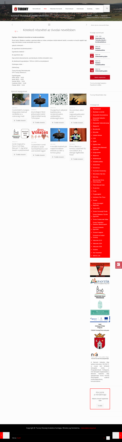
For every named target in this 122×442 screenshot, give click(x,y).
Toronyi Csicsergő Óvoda (100, 211)
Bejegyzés (104, 15)
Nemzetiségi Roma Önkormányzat (98, 181)
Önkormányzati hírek (99, 185)
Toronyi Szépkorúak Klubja (100, 219)
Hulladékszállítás (98, 161)
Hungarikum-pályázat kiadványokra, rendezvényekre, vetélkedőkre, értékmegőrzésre (58, 114)
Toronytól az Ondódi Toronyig (98, 236)
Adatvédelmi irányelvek (88, 428)
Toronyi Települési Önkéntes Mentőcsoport (100, 223)
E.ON (94, 138)
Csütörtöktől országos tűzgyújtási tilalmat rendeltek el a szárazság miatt (20, 113)
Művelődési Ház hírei (99, 174)
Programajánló (97, 194)
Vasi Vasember (97, 252)
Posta (94, 191)
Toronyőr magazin (98, 232)
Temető (95, 200)
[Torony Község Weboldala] (21, 8)
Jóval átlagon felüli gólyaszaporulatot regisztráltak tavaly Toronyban (38, 115)
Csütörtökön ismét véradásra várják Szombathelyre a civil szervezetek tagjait (39, 147)
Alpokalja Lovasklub (98, 112)
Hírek (96, 15)
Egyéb (94, 141)
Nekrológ (95, 177)
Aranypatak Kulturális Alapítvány (99, 119)
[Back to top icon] (108, 438)
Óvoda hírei (96, 188)
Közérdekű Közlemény (99, 171)
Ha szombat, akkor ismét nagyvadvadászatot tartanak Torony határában (76, 114)
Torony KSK (96, 208)
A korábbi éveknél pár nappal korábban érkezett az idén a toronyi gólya (58, 149)
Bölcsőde (95, 132)
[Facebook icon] (104, 438)
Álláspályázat (97, 109)
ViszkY (19, 438)
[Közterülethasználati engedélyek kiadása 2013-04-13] (5, 435)
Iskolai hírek (96, 165)
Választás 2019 (97, 240)
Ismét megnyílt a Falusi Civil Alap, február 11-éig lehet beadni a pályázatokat (20, 147)
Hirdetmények (97, 158)
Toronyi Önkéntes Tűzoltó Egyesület (100, 215)
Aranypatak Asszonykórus (100, 115)
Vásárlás (95, 249)
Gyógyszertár (97, 152)
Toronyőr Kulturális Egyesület (98, 228)
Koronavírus (96, 168)
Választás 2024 (97, 243)
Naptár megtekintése (100, 77)
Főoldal (89, 15)
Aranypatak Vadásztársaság (101, 123)
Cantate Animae (97, 135)
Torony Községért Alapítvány (98, 204)
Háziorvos (96, 155)
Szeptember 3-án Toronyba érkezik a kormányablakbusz (100, 40)
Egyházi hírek (97, 144)
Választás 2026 (97, 246)
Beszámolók (96, 129)
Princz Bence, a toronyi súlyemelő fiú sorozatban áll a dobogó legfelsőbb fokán (77, 150)
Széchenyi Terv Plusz (99, 197)
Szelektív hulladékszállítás (100, 63)
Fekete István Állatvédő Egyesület (100, 148)
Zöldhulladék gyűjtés (101, 56)
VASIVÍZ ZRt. (96, 256)
